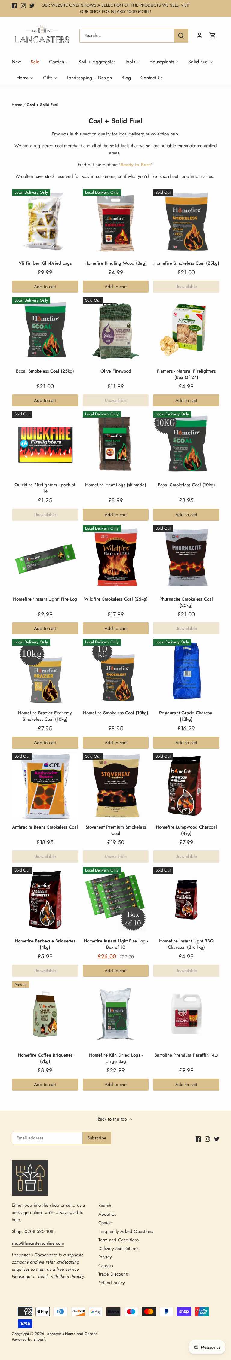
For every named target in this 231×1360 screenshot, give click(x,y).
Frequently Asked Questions (125, 1231)
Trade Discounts (113, 1274)
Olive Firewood (115, 371)
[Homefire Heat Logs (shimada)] (116, 444)
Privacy (105, 1257)
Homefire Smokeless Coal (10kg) (115, 713)
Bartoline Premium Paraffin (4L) (186, 1055)
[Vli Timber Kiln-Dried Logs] (45, 222)
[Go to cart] (212, 35)
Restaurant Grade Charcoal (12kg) (186, 716)
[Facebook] (14, 5)
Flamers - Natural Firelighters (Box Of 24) (186, 374)
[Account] (199, 35)
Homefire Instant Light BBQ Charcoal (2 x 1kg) (186, 944)
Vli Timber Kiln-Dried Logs (45, 263)
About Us (107, 1214)
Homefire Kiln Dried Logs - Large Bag (116, 1058)
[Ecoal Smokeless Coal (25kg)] (45, 330)
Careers (105, 1265)
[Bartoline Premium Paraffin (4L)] (186, 1014)
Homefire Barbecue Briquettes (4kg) (45, 944)
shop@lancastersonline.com (38, 1243)
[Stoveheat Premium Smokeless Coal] (116, 786)
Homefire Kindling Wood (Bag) (116, 263)
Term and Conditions (118, 1240)
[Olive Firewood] (116, 330)
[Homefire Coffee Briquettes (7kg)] (45, 1014)
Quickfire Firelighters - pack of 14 (44, 488)
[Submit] (181, 35)
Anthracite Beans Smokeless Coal (45, 827)
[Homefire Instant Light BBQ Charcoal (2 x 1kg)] (186, 900)
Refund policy (111, 1282)
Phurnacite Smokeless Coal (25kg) (186, 602)
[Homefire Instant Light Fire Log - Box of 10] (116, 900)
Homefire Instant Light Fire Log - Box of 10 (116, 944)
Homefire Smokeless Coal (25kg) (186, 263)
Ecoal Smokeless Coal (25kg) (45, 371)
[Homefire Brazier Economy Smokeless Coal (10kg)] (45, 672)
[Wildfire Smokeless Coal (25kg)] (116, 558)
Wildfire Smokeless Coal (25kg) (116, 599)
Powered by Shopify (29, 1339)
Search (104, 1205)
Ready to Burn (135, 164)
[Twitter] (32, 5)
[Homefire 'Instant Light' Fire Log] (45, 558)
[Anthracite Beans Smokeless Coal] (45, 786)
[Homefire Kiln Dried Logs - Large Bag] (116, 1014)
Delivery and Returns (118, 1248)
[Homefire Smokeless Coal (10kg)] (116, 672)
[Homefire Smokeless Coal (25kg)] (186, 222)
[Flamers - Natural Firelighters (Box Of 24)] (186, 330)
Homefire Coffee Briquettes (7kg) (45, 1058)
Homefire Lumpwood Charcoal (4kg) (186, 830)
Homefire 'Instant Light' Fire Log (45, 599)
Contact (105, 1222)
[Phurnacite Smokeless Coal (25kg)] (186, 558)
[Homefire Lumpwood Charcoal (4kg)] (186, 786)
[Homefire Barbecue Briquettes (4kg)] (45, 900)
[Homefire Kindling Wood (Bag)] (116, 222)
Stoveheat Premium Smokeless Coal (115, 830)
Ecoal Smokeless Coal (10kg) (186, 485)
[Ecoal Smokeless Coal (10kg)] (186, 444)
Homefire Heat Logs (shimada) (115, 485)
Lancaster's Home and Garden (71, 1334)
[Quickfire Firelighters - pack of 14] (45, 444)
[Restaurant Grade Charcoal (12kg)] (186, 672)
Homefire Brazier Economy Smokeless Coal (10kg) (45, 716)
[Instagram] (23, 5)
